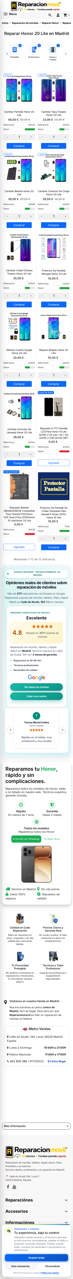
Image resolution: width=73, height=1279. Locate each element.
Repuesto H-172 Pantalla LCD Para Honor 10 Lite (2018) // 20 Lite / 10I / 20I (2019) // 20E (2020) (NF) (53, 433)
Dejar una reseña (36, 696)
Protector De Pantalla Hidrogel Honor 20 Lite (53, 272)
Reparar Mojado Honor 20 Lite (53, 351)
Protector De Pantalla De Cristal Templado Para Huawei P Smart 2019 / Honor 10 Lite (53, 512)
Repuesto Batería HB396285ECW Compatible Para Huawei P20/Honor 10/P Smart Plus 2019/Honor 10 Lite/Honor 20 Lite (19, 514)
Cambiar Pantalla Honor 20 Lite (19, 113)
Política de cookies (50, 1273)
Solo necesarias (20, 1266)
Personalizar (52, 1266)
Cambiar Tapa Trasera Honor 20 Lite (53, 113)
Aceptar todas (36, 1257)
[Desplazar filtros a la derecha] (65, 54)
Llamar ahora (53, 839)
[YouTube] (14, 1187)
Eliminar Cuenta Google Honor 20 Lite (19, 351)
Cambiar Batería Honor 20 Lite (19, 193)
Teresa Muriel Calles (36, 722)
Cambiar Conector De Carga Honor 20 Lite (53, 193)
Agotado (53, 463)
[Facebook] (8, 1187)
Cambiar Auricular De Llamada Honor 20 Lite (19, 431)
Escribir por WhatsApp (27, 839)
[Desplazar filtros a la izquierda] (7, 54)
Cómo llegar (57, 1061)
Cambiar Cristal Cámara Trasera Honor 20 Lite (19, 272)
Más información (15, 1126)
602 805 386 (18, 1061)
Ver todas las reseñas (36, 687)
